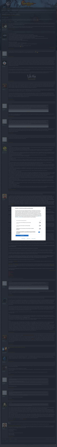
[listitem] (28, 220)
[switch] (39, 222)
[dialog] (28, 223)
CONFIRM (22, 235)
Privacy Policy (33, 238)
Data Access (28, 238)
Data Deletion (23, 238)
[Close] (44, 208)
